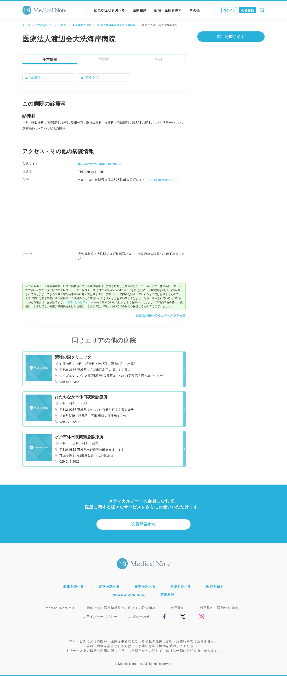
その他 (194, 10)
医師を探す (215, 586)
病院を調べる (44, 25)
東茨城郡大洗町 (81, 25)
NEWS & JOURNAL (129, 594)
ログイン (229, 10)
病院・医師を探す (168, 10)
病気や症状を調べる (109, 10)
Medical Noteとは (60, 608)
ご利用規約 (176, 608)
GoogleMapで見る (164, 180)
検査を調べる (145, 586)
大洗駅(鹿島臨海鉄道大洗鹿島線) (116, 25)
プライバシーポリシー (100, 616)
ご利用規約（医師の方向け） (218, 608)
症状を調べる (109, 586)
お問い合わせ (139, 616)
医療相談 (140, 10)
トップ (26, 25)
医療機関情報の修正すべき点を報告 (160, 315)
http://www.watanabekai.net (97, 163)
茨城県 (62, 25)
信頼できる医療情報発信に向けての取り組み (121, 608)
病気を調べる (73, 586)
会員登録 (247, 10)
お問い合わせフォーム (79, 302)
